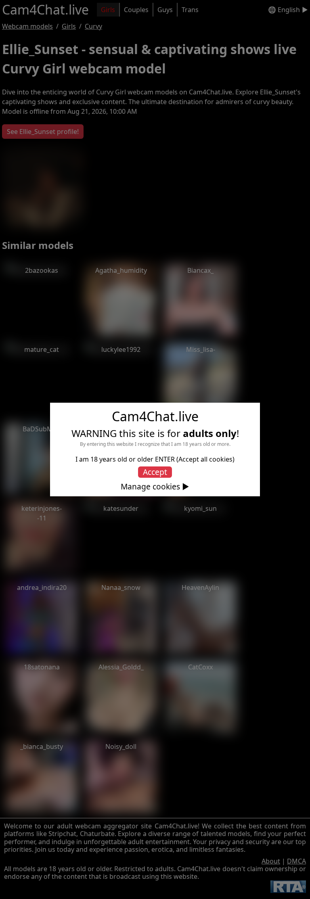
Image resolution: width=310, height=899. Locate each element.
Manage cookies (150, 486)
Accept (155, 471)
